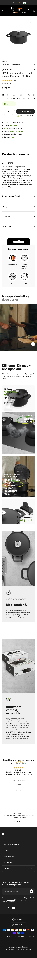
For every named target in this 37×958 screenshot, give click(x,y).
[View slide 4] (22, 821)
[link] (25, 421)
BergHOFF (5, 61)
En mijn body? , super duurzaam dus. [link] (13, 486)
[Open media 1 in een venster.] (31, 24)
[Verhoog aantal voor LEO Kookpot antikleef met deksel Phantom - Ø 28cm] (13, 112)
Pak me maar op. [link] (24, 519)
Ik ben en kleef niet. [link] (12, 393)
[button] (9, 80)
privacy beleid (11, 900)
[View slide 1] (15, 821)
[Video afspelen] (18, 331)
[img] (18, 762)
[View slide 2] (17, 821)
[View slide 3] (20, 821)
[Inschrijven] (31, 891)
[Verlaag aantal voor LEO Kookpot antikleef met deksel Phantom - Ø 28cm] (4, 112)
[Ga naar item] (2, 57)
